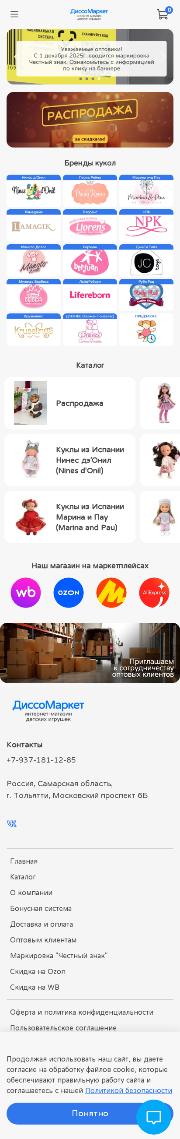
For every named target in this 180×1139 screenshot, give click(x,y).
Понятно (90, 1113)
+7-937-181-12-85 (41, 760)
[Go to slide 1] (81, 78)
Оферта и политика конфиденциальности (81, 1012)
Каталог (23, 877)
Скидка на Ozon (38, 971)
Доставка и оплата (41, 924)
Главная (24, 861)
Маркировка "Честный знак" (58, 956)
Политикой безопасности (128, 1090)
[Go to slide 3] (93, 78)
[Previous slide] (17, 56)
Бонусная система (41, 908)
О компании (31, 892)
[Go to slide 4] (99, 78)
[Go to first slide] (162, 56)
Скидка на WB (34, 987)
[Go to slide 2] (87, 78)
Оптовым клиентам (43, 940)
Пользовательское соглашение (63, 1028)
